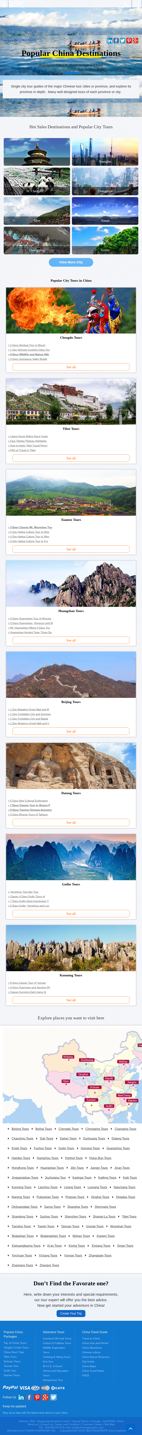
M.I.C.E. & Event (52, 1366)
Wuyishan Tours (120, 1226)
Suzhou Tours (49, 1216)
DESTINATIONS (25, 40)
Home (7, 40)
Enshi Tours (19, 1148)
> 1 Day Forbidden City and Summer (29, 714)
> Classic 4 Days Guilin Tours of (26, 896)
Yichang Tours (48, 1255)
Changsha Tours (125, 1128)
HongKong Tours (23, 1167)
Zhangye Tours (49, 1265)
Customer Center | (93, 1424)
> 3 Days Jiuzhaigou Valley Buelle (27, 359)
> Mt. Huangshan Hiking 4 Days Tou (29, 627)
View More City (71, 262)
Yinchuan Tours (22, 1255)
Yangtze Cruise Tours (16, 1347)
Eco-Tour (48, 1361)
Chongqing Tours (96, 1128)
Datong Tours (120, 1138)
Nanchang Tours (124, 1187)
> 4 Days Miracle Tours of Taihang (28, 814)
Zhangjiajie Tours (100, 1255)
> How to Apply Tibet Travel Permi (27, 445)
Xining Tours (76, 1245)
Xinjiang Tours (101, 1245)
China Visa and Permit (95, 1343)
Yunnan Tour (11, 1365)
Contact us (46, 1424)
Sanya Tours (52, 1206)
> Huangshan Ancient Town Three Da (30, 632)
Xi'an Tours (54, 1245)
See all (71, 367)
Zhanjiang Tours (22, 1265)
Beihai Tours (44, 1128)
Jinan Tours (122, 1167)
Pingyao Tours (74, 1197)
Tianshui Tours (21, 1226)
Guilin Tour (10, 1370)
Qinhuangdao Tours (25, 1206)
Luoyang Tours (97, 1187)
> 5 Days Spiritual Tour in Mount (26, 345)
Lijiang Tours (72, 1187)
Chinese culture (91, 1352)
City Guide (88, 1361)
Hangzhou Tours (47, 1158)
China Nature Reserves (95, 1356)
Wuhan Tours (81, 1236)
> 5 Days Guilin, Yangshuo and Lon (28, 905)
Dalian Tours (68, 1138)
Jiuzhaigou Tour (55, 1177)
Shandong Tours (22, 1216)
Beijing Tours (20, 1128)
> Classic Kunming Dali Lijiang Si (27, 992)
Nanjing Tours (21, 1197)
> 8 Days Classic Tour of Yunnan (27, 982)
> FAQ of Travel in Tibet (22, 450)
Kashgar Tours (82, 1177)
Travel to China (91, 1338)
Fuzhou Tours (43, 1148)
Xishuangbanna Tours (26, 1245)
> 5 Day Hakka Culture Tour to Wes (28, 531)
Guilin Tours (66, 1148)
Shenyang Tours (105, 1206)
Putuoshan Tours (48, 1197)
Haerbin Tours (21, 1158)
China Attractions (92, 1347)
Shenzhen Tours (75, 1216)
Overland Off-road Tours (57, 1338)
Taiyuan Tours (70, 1226)
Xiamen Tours (106, 1236)
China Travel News (93, 1370)
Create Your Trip (71, 1313)
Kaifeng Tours (107, 1177)
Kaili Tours (130, 1177)
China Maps (89, 1366)
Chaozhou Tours (22, 1138)
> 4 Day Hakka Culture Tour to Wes (28, 536)
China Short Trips (14, 1352)
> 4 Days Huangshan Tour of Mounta (29, 618)
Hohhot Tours (74, 1158)
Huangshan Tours (52, 1167)
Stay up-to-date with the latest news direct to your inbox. (35, 1412)
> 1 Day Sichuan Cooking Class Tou (29, 349)
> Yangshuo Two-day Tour (23, 891)
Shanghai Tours (77, 1206)
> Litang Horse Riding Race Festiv (28, 436)
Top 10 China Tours (15, 1342)
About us (33, 1424)
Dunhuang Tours (94, 1138)
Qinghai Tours (100, 1197)
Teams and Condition (67, 1424)
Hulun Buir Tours (100, 1158)
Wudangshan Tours (53, 1236)
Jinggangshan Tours (25, 1177)
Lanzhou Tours (48, 1187)
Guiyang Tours (90, 1148)
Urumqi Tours (95, 1226)
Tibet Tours (129, 1216)
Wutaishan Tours (23, 1236)
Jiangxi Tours (99, 1167)
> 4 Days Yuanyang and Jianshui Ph (29, 987)
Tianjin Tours (46, 1226)
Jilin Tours (77, 1167)
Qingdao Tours (125, 1197)
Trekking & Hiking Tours (56, 1356)
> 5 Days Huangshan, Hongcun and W (30, 623)
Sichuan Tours (12, 1361)
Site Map (109, 1424)
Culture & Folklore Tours (57, 1343)
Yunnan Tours (73, 1255)
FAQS (85, 1375)
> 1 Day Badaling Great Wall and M (28, 709)
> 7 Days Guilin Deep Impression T (28, 901)
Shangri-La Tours (104, 1216)
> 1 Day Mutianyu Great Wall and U (28, 723)
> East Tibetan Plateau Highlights (27, 440)
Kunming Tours (21, 1187)
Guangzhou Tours (118, 1148)
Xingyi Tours (125, 1245)
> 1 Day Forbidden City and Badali (28, 718)
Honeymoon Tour (53, 1380)
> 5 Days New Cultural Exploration (28, 800)
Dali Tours (46, 1138)
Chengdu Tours (69, 1128)
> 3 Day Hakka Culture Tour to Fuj (28, 541)
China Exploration (12, 4)
